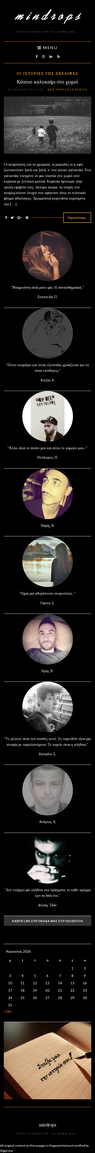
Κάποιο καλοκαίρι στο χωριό (47, 82)
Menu (50, 48)
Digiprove (6, 1150)
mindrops (47, 1124)
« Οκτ (8, 1011)
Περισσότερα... (77, 217)
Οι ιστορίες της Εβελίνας (47, 73)
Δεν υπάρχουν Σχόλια (68, 89)
